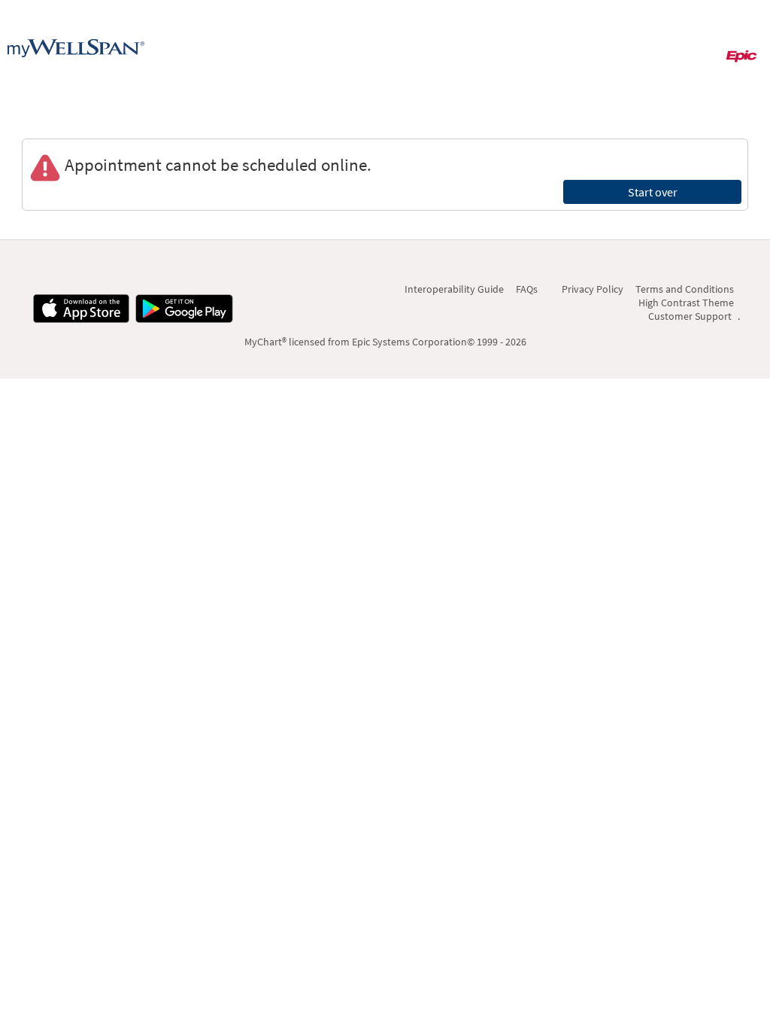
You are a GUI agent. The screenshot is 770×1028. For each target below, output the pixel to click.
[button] (688, 49)
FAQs (527, 289)
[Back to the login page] (76, 48)
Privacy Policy (592, 289)
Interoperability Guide (454, 289)
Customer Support (690, 316)
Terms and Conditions (684, 289)
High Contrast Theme (686, 302)
